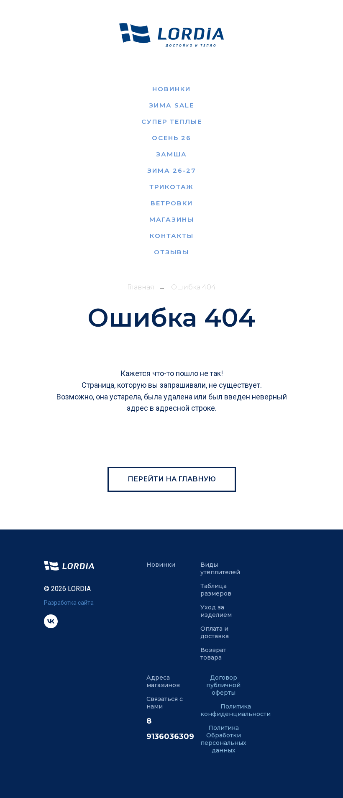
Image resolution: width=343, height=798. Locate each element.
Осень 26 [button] (171, 138)
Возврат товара (213, 653)
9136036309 (170, 736)
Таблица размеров (215, 589)
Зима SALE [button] (171, 105)
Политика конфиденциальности (235, 710)
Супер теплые (171, 121)
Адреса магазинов (163, 681)
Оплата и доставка (214, 632)
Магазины (171, 219)
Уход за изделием (216, 611)
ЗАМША (171, 154)
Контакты (172, 236)
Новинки (171, 89)
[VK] (51, 625)
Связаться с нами (164, 702)
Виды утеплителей (220, 568)
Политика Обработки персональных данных (223, 739)
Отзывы (171, 252)
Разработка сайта (69, 602)
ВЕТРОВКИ (172, 203)
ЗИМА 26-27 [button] (171, 170)
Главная (140, 287)
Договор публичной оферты (223, 685)
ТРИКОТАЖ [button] (171, 187)
